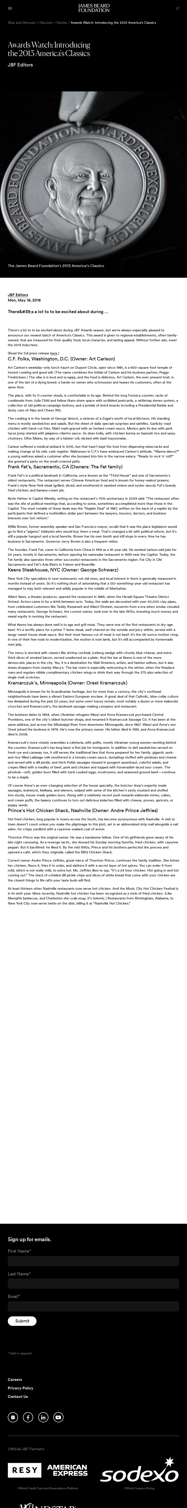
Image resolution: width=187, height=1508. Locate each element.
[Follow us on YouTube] (58, 1417)
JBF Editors (18, 295)
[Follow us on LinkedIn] (43, 1417)
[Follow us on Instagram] (13, 1417)
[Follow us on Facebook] (28, 1417)
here (53, 353)
